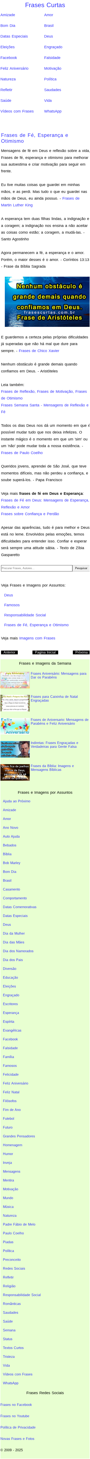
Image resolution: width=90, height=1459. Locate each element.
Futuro (8, 1127)
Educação (10, 977)
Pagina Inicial (45, 652)
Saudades (52, 90)
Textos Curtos (13, 1348)
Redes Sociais (14, 1268)
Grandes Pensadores (19, 1136)
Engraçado (53, 47)
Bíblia (7, 854)
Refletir (6, 90)
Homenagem (12, 1145)
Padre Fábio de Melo (19, 1224)
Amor (48, 15)
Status (7, 1339)
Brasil (49, 26)
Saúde (5, 100)
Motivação (52, 68)
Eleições (7, 47)
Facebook (8, 58)
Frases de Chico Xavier (39, 351)
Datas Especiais (14, 36)
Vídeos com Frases (17, 111)
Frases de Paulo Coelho (22, 453)
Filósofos (10, 1101)
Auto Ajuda (11, 836)
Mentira (8, 1180)
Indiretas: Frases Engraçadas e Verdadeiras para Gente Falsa (54, 744)
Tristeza (9, 1356)
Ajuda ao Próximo (16, 801)
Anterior (9, 652)
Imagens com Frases (37, 638)
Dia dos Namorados (18, 951)
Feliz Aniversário (14, 68)
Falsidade (52, 58)
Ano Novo (10, 827)
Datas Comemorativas (19, 907)
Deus (48, 36)
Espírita (8, 1021)
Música (8, 1207)
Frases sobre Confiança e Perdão (30, 514)
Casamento (11, 889)
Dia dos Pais (13, 960)
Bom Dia (7, 26)
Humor (8, 1154)
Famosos (10, 1065)
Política (50, 79)
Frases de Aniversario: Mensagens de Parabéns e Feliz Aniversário (60, 721)
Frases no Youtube (14, 1416)
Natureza (8, 79)
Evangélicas (12, 1030)
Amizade (7, 15)
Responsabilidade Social (22, 1295)
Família (8, 1057)
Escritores (10, 1004)
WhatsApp (53, 111)
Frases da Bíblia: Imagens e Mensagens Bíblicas (52, 767)
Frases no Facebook (16, 1405)
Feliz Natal (11, 1092)
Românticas (12, 1304)
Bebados (9, 845)
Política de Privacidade (18, 1427)
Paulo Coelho (13, 1233)
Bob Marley (11, 863)
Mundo (8, 1198)
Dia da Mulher (14, 933)
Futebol (8, 1118)
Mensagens (11, 1171)
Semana (9, 1330)
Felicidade (11, 1074)
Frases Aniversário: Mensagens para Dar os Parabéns (58, 675)
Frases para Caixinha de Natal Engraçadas (54, 698)
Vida (48, 100)
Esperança (11, 1013)
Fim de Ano (12, 1110)
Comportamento (15, 898)
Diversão (9, 968)
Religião (9, 1286)
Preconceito (12, 1259)
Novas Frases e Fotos (17, 1439)
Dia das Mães (13, 942)
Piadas (8, 1242)
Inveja (7, 1162)
